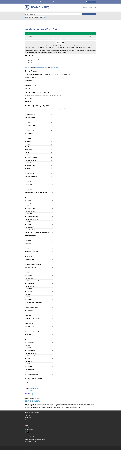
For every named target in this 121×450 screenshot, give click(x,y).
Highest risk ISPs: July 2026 (31, 441)
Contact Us (27, 427)
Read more (93, 1)
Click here (27, 67)
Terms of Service (28, 421)
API (39, 17)
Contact (94, 7)
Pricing (90, 7)
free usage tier (40, 67)
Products (85, 7)
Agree (87, 1)
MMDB (43, 17)
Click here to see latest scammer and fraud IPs (35, 439)
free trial (46, 67)
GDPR (26, 419)
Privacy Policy (28, 415)
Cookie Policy (28, 417)
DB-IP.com (37, 388)
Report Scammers (29, 429)
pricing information (54, 67)
